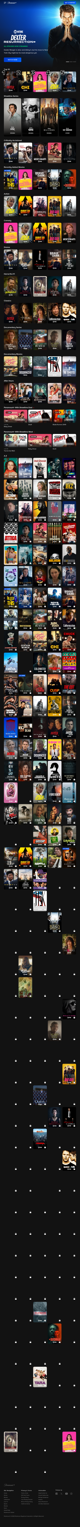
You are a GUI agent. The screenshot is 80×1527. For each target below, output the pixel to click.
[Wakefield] (69, 1377)
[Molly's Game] (69, 1009)
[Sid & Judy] (25, 1290)
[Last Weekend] (40, 966)
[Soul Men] (54, 1290)
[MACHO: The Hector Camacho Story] (11, 1009)
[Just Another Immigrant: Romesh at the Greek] (11, 922)
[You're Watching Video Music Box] (11, 1463)
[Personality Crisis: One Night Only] (25, 1139)
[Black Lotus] (69, 576)
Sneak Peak (7, 1510)
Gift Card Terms (25, 1495)
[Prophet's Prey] (69, 1139)
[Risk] (54, 1225)
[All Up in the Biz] (69, 489)
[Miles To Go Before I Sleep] (54, 1009)
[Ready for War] (54, 1182)
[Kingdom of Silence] (69, 922)
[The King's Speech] (54, 922)
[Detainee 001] (40, 728)
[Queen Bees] (40, 1160)
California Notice (25, 1503)
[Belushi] (54, 554)
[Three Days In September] (11, 1355)
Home (5, 1493)
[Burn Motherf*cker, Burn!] (54, 619)
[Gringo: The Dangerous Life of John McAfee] (69, 836)
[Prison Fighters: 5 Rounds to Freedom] (54, 1139)
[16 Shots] (25, 468)
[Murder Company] (40, 1031)
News (5, 1508)
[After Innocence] (54, 489)
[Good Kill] (25, 836)
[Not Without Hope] (69, 1052)
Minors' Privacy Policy (27, 1501)
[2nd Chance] (40, 468)
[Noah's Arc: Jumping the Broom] (40, 1052)
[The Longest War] (25, 987)
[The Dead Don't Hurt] (69, 706)
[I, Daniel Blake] (11, 901)
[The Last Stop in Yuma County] (25, 966)
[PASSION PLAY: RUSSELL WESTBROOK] (54, 1095)
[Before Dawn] (40, 554)
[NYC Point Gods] (11, 1052)
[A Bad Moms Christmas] (69, 533)
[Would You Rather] (11, 1442)
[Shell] (54, 1269)
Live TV (6, 1501)
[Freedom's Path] (25, 814)
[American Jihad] (54, 511)
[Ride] (40, 1225)
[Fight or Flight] (40, 792)
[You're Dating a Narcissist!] (69, 1442)
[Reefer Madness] (54, 1204)
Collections (7, 1499)
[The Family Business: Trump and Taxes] (69, 771)
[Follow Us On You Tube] (66, 1494)
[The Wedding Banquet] (54, 1398)
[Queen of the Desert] (54, 1160)
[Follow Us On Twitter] (61, 1493)
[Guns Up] (25, 857)
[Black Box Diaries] (54, 576)
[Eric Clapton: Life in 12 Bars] (25, 771)
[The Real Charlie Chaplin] (11, 1204)
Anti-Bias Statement (43, 1503)
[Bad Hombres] (54, 533)
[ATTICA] (11, 533)
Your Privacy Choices (26, 1499)
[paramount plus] (11, 3)
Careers (40, 1499)
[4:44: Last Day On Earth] (54, 468)
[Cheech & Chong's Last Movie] (40, 641)
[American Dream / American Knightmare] (40, 511)
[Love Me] (54, 987)
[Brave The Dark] (69, 598)
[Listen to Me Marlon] (11, 987)
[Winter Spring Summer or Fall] (25, 1420)
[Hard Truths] (54, 857)
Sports (5, 1503)
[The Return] (69, 1204)
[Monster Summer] (11, 1031)
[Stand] (40, 1247)
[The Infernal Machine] (25, 901)
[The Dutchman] (54, 1333)
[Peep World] (25, 1117)
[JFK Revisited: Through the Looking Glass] (40, 901)
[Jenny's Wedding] (54, 901)
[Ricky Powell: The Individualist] (25, 1225)
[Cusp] (54, 684)
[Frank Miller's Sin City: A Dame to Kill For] (11, 814)
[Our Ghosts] (25, 1095)
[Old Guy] (69, 1074)
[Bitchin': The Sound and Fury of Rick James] (40, 576)
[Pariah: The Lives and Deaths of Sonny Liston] (11, 1117)
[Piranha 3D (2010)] (40, 1139)
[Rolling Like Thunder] (69, 1225)
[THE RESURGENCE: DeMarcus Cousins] (11, 1182)
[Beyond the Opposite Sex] (11, 576)
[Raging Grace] (25, 1182)
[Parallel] (69, 1095)
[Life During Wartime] (54, 966)
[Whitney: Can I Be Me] (69, 1398)
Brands (6, 1506)
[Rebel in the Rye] (40, 1204)
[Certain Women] (25, 641)
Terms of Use (24, 1493)
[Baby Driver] (40, 533)
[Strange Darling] (54, 1312)
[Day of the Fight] (54, 706)
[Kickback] (40, 922)
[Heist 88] (11, 879)
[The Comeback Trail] (54, 663)
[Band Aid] (11, 554)
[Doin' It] (54, 749)
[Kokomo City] (40, 944)
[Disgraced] (40, 749)
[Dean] (25, 728)
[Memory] (40, 1009)
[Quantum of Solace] (25, 1160)
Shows (5, 1495)
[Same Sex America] (54, 1247)
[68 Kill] (69, 468)
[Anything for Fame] (69, 511)
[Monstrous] (25, 1031)
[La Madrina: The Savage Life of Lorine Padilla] (11, 966)
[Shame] (25, 1269)
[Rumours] (11, 1247)
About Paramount (43, 1501)
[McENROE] (25, 1009)
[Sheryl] (69, 1269)
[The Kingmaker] (11, 944)
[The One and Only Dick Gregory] (11, 1095)
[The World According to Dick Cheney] (54, 1420)
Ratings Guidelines (43, 1497)
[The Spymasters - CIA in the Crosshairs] (40, 1312)
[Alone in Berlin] (11, 511)
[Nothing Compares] (11, 1074)
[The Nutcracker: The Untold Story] (40, 1074)
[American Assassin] (25, 511)
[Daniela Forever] (25, 706)
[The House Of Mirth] (40, 879)
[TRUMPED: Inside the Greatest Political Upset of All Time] (54, 1355)
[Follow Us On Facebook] (57, 1494)
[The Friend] (40, 814)
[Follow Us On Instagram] (71, 1494)
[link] (70, 2)
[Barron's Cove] (25, 554)
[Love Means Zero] (69, 987)
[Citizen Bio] (25, 663)
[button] (5, 3)
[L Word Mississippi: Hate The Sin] (54, 944)
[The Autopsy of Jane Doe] (25, 533)
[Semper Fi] (69, 1247)
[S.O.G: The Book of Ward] (25, 1247)
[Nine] (25, 1052)
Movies (6, 1497)
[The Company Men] (40, 1333)
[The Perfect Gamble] (69, 1117)
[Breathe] (11, 619)
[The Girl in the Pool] (11, 836)
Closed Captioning (43, 1495)
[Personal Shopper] (11, 1139)
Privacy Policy (25, 1497)
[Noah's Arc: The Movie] (54, 1052)
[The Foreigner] (54, 792)
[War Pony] (25, 1398)
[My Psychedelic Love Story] (69, 1031)
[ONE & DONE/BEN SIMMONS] (54, 1074)
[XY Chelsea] (40, 1442)
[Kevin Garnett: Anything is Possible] (25, 922)
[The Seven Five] (11, 1269)
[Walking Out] (11, 1398)
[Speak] (69, 1290)
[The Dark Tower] (40, 706)
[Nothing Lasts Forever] (25, 1074)
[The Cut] (69, 684)
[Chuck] (69, 641)
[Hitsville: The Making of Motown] (25, 879)
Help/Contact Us (42, 1493)
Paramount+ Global (9, 1512)
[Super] (69, 1312)
